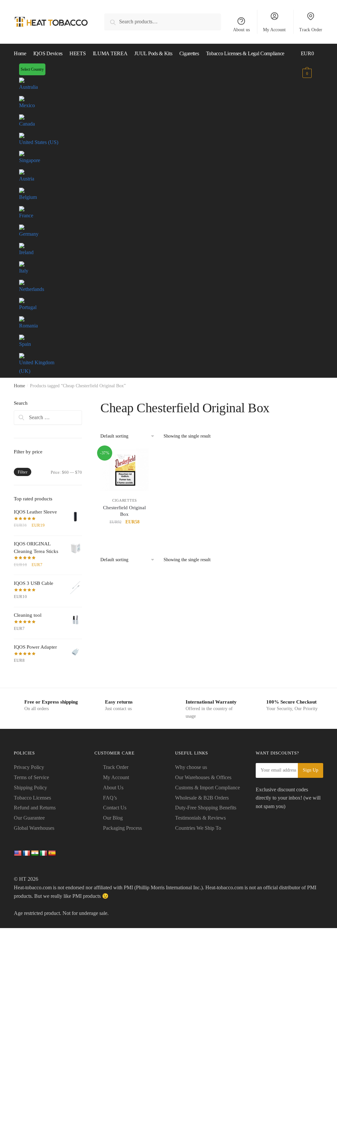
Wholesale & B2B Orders (202, 798)
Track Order (310, 29)
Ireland (26, 252)
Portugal (28, 307)
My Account (274, 29)
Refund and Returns (35, 807)
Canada (27, 124)
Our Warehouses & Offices (203, 777)
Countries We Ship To (198, 828)
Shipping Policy (30, 787)
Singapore (29, 160)
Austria (26, 178)
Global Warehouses (34, 828)
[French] (26, 853)
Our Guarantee (29, 818)
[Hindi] (35, 853)
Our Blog (113, 818)
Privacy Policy (29, 767)
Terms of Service (31, 777)
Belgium (28, 197)
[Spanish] (52, 853)
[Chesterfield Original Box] (124, 470)
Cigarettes (124, 500)
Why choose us (191, 767)
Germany (29, 234)
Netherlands (31, 289)
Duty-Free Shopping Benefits (205, 807)
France (26, 215)
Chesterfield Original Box (124, 511)
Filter (22, 471)
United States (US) (38, 142)
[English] (18, 853)
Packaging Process (122, 828)
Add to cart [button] (124, 536)
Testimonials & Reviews (200, 818)
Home (19, 385)
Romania (28, 325)
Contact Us (114, 807)
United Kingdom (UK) (36, 367)
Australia (28, 87)
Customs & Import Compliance (207, 787)
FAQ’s (110, 798)
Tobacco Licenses (32, 798)
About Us (113, 787)
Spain (25, 344)
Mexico (27, 105)
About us (241, 29)
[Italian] (43, 853)
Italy (23, 271)
